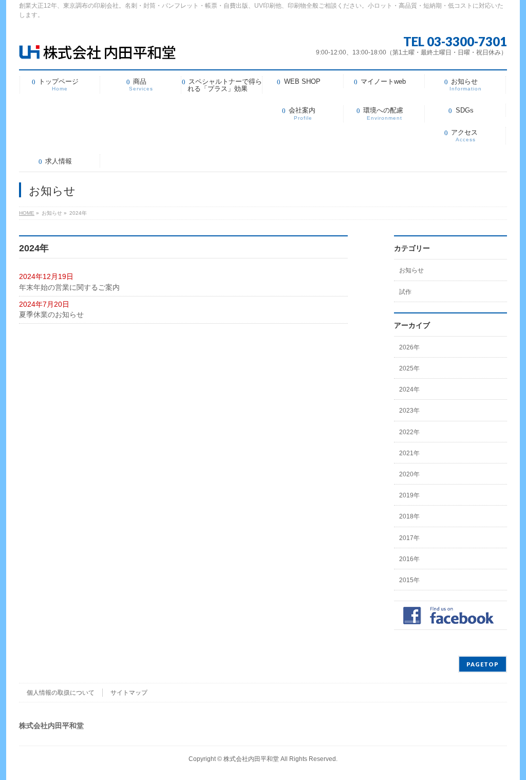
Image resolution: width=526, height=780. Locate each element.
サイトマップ (128, 692)
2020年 (409, 474)
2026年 (409, 347)
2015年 (409, 580)
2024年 (409, 389)
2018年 (409, 516)
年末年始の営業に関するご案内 (69, 287)
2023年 (409, 410)
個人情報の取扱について (61, 692)
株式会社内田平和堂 (251, 759)
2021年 (409, 453)
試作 (405, 291)
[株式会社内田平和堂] (97, 47)
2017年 (409, 538)
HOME (26, 213)
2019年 (409, 495)
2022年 (409, 432)
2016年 (409, 559)
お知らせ (411, 270)
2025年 (409, 368)
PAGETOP (482, 664)
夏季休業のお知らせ (51, 314)
